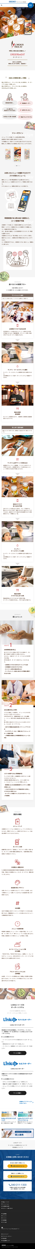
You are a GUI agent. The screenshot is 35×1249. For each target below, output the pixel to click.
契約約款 (4, 1238)
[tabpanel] (17, 154)
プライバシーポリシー (7, 1236)
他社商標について (6, 1240)
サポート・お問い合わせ (8, 1208)
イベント (4, 1218)
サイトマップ (5, 1234)
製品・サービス (6, 1202)
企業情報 (4, 1213)
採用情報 (4, 1220)
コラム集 (4, 1222)
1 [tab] (15, 165)
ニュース (4, 1215)
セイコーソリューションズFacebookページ (10, 1228)
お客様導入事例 (6, 1206)
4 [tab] (19, 165)
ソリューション (6, 1204)
